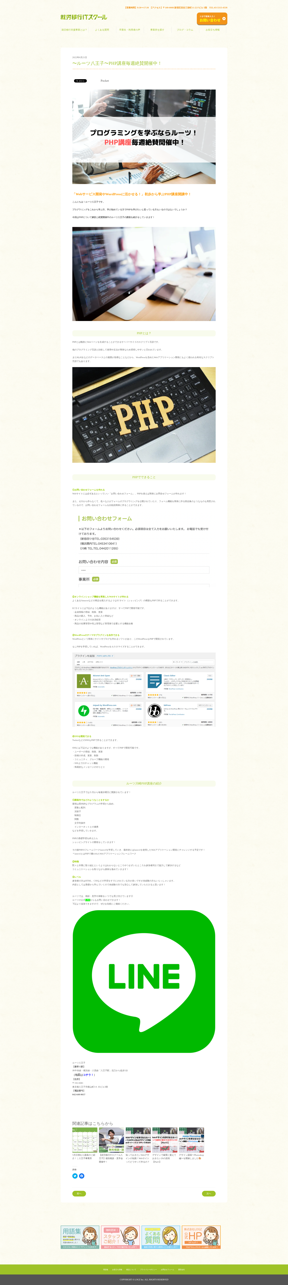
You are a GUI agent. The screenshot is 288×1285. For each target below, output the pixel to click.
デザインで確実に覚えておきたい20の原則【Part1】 (164, 1158)
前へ (79, 1193)
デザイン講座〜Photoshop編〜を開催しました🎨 (191, 1157)
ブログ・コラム (185, 30)
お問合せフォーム (167, 1269)
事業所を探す (157, 30)
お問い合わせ (222, 9)
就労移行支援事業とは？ (74, 30)
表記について (131, 1269)
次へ (208, 1193)
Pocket (105, 80)
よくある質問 (102, 30)
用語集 (105, 1269)
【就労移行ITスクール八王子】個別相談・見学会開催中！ (111, 1158)
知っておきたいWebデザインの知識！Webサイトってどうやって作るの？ (138, 1158)
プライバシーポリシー (148, 1269)
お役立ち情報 (213, 30)
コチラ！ (88, 1074)
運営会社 (181, 1269)
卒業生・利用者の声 (129, 30)
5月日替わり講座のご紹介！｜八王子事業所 (83, 1157)
